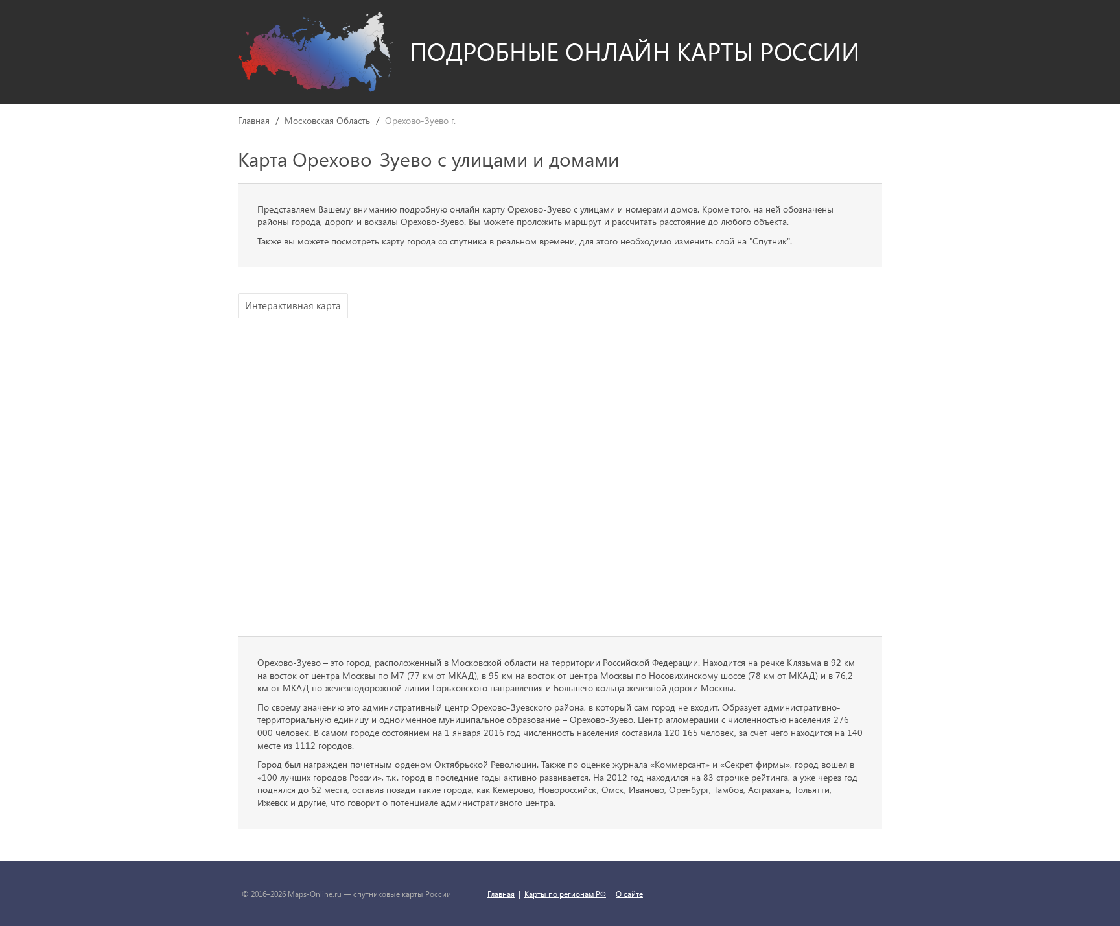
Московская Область (327, 120)
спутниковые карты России (402, 893)
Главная (254, 120)
